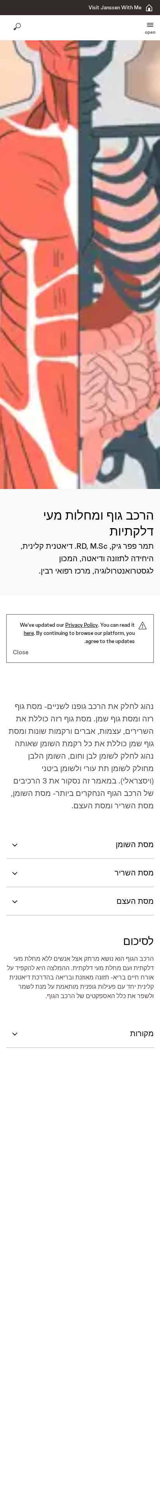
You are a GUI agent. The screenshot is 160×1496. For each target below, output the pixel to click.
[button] (150, 27)
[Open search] (18, 28)
